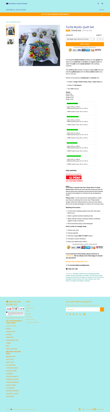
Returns (28, 314)
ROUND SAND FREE (12, 340)
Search (28, 305)
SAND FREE (9, 337)
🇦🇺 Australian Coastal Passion (16, 3)
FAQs (27, 311)
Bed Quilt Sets (75, 277)
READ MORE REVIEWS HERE (15, 318)
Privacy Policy (30, 319)
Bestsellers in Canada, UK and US (88, 277)
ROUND (8, 329)
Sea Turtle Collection (88, 279)
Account (101, 10)
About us (29, 316)
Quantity (99, 35)
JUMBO (8, 343)
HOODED (9, 334)
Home (7, 22)
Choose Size (69, 35)
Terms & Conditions (32, 322)
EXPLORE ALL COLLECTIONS (16, 10)
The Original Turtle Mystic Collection (80, 281)
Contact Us (69, 256)
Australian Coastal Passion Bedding (83, 273)
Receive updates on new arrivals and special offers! (82, 305)
